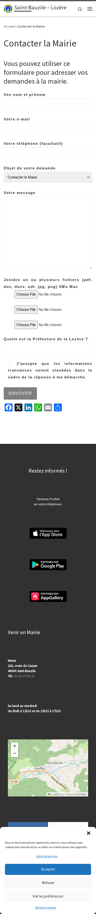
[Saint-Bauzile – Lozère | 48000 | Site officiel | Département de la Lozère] (8, 8)
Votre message (19, 193)
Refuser (48, 882)
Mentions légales (45, 907)
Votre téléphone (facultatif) (33, 143)
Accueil (9, 26)
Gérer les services (47, 856)
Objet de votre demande (30, 168)
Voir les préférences (48, 896)
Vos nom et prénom (25, 94)
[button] (88, 833)
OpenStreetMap (76, 794)
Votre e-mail (17, 119)
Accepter (48, 869)
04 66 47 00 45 (24, 676)
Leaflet (56, 794)
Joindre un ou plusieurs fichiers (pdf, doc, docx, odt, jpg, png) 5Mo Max (48, 283)
